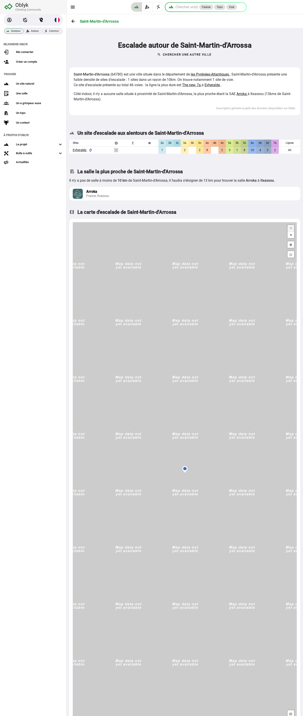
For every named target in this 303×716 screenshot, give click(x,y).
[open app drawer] (72, 7)
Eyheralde (213, 85)
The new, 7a (192, 85)
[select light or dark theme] (25, 20)
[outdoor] (136, 7)
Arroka (242, 94)
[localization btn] (41, 20)
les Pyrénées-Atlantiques (210, 74)
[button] (9, 20)
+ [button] (290, 228)
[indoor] (147, 7)
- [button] (290, 234)
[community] (158, 7)
